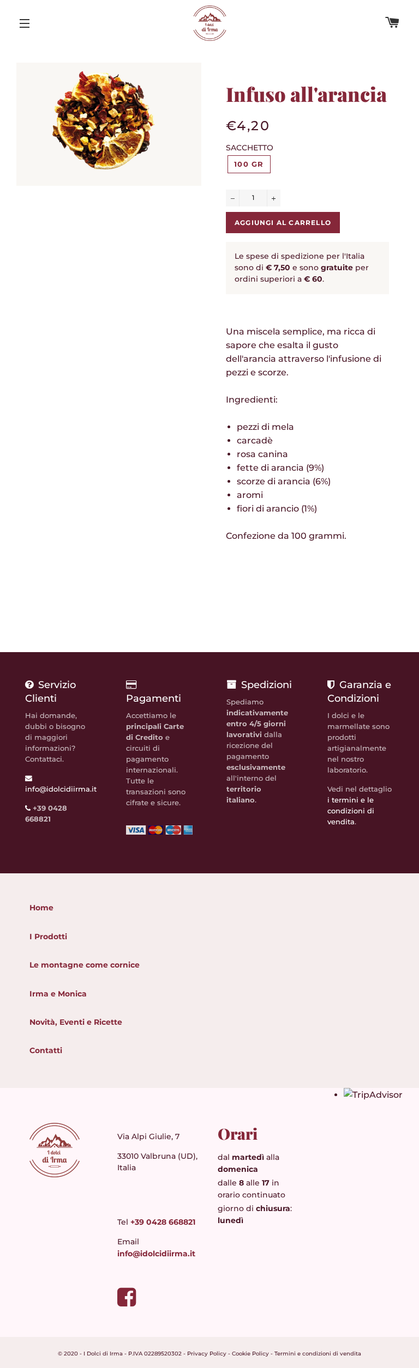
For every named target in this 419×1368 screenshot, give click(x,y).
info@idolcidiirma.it (156, 1253)
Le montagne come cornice (84, 964)
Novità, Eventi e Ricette (75, 1022)
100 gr (249, 164)
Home (41, 907)
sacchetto (249, 147)
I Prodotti (48, 936)
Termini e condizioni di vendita (317, 1353)
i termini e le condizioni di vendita (350, 811)
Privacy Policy (206, 1353)
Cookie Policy (250, 1353)
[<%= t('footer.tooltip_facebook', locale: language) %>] (126, 1302)
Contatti (45, 1050)
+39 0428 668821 (162, 1222)
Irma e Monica (58, 993)
